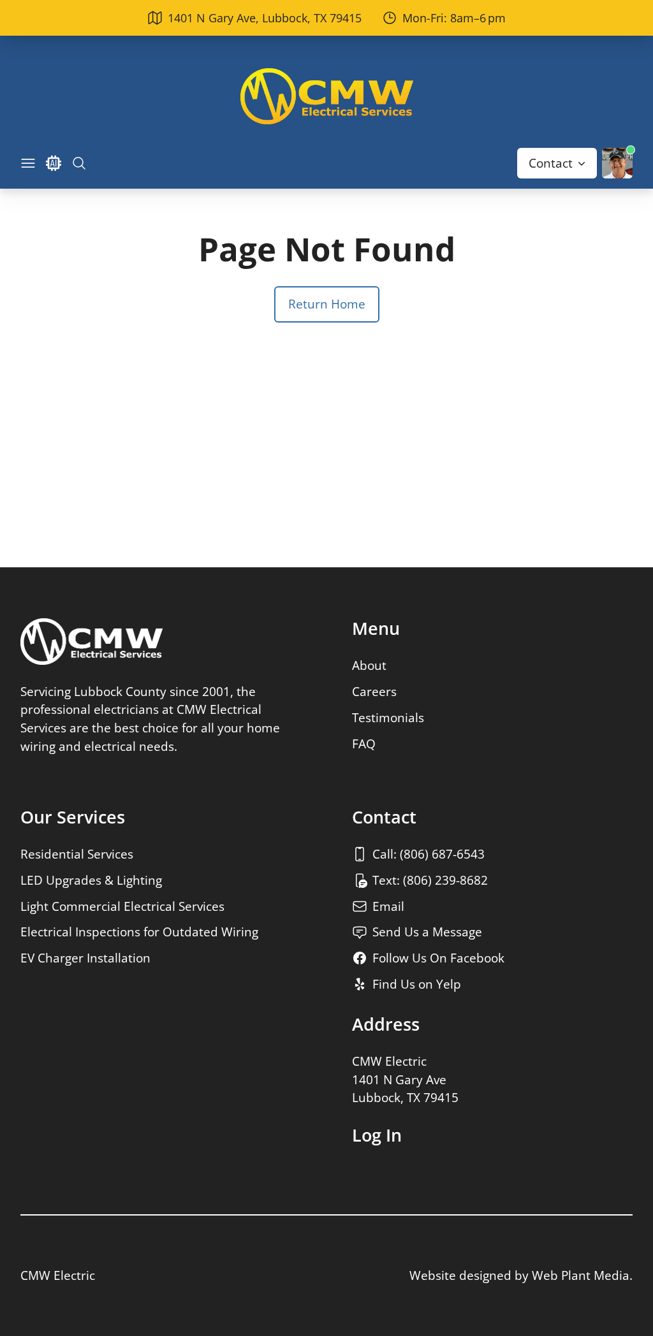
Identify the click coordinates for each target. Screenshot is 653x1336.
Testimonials (388, 717)
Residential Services (76, 853)
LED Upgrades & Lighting (91, 880)
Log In (377, 1135)
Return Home (326, 303)
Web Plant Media (580, 1275)
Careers (374, 691)
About (369, 665)
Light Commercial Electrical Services (122, 906)
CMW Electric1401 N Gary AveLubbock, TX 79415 (405, 1079)
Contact (551, 162)
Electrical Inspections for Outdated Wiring (139, 931)
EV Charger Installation (85, 957)
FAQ (364, 743)
